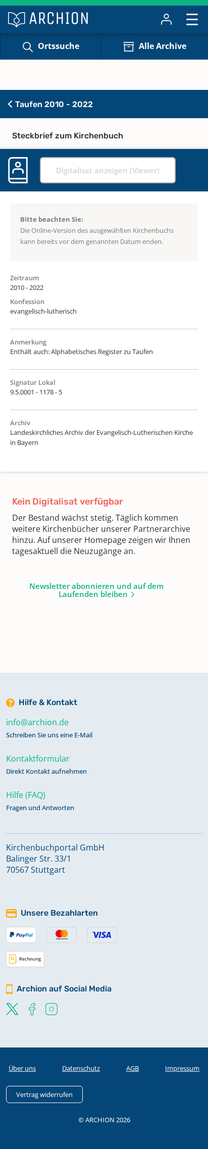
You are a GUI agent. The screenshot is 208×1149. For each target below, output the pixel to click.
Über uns (22, 1068)
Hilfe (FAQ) (25, 795)
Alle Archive (162, 46)
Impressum (182, 1068)
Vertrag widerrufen (44, 1094)
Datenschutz (81, 1068)
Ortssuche (58, 46)
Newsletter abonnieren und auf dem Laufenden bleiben (96, 590)
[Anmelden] (166, 19)
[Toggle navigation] (192, 19)
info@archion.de (37, 722)
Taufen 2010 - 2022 (53, 104)
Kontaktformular (38, 758)
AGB (132, 1068)
